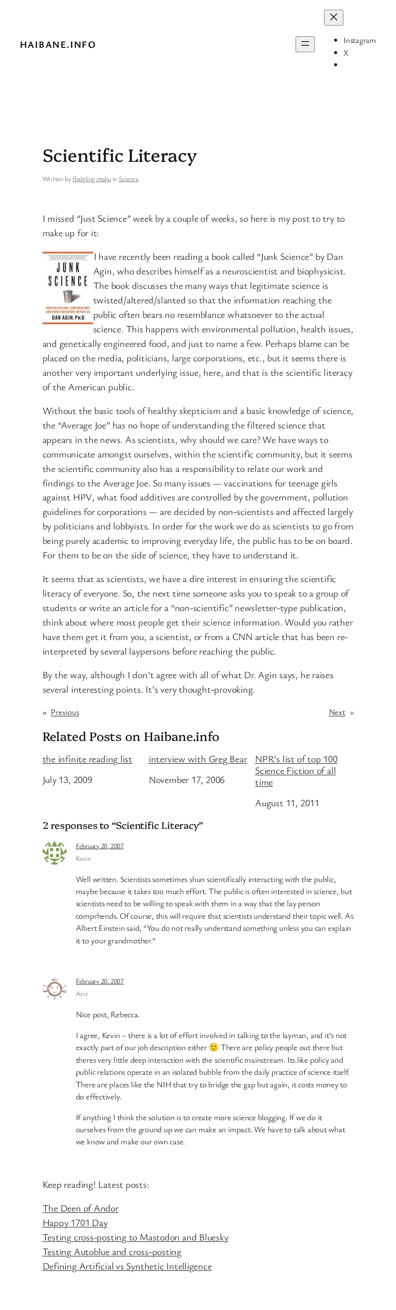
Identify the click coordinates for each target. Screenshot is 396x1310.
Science (128, 178)
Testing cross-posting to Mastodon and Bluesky (135, 1236)
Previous (65, 711)
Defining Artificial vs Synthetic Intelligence (127, 1265)
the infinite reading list (87, 759)
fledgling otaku (91, 178)
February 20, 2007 (100, 845)
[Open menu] (305, 44)
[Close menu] (333, 18)
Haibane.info (58, 44)
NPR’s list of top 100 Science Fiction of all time (296, 770)
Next (337, 711)
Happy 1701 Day (75, 1222)
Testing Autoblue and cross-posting (112, 1251)
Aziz (82, 993)
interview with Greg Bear (198, 759)
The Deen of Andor (80, 1207)
